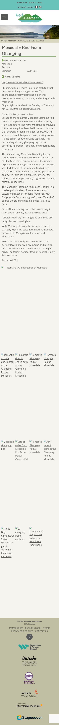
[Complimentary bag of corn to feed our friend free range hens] (36, 570)
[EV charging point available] (21, 570)
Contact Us (41, 631)
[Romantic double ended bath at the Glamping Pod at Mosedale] (7, 396)
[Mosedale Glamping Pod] (7, 483)
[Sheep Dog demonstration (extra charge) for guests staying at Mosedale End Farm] (7, 570)
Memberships (16, 628)
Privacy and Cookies (22, 631)
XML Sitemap (29, 624)
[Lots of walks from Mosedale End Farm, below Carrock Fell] (21, 483)
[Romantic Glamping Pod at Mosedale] (26, 309)
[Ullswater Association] (29, 18)
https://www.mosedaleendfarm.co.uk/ (22, 82)
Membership (22, 3)
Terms (46, 628)
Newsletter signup (26, 7)
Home (3, 41)
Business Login (35, 3)
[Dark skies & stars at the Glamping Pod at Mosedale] (50, 483)
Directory (12, 41)
